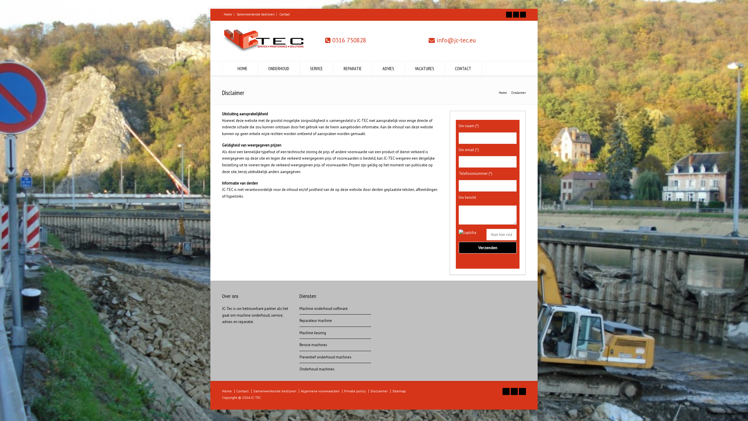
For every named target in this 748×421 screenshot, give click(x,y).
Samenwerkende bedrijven (256, 14)
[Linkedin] (523, 15)
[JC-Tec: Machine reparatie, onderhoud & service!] (263, 50)
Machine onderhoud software (323, 308)
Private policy (355, 391)
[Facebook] (509, 15)
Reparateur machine (315, 320)
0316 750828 (348, 40)
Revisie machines (313, 344)
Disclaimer (379, 391)
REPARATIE (353, 68)
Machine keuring (312, 332)
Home (228, 14)
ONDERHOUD (278, 68)
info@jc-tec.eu (455, 40)
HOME (242, 68)
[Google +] (516, 15)
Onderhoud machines (317, 369)
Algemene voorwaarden (320, 391)
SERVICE (316, 68)
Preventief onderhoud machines (325, 357)
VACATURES (424, 68)
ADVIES (388, 68)
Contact (284, 14)
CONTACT (463, 68)
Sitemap (399, 391)
